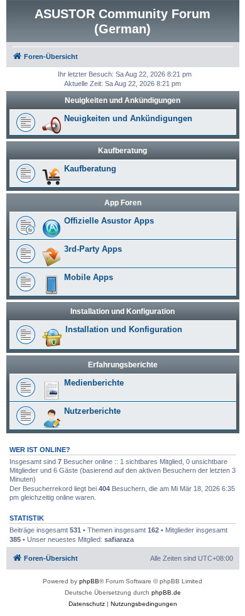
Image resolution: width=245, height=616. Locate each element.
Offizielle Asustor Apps (109, 220)
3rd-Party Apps (93, 249)
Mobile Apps (88, 277)
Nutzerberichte (92, 411)
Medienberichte (94, 382)
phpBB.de (166, 592)
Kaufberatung (122, 150)
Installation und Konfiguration (122, 311)
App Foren (122, 202)
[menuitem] (86, 604)
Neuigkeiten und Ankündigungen (122, 100)
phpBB (89, 581)
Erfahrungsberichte (123, 364)
